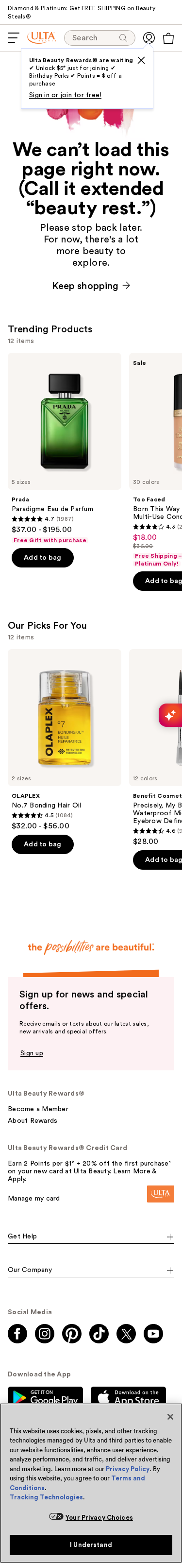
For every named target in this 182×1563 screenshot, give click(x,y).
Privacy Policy (127, 1469)
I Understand (91, 1545)
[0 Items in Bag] (168, 38)
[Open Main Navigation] (13, 38)
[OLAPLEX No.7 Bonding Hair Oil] (64, 740)
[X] (141, 60)
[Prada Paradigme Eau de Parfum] (64, 448)
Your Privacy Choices (99, 1517)
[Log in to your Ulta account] (149, 38)
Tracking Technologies (46, 1497)
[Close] (170, 1416)
